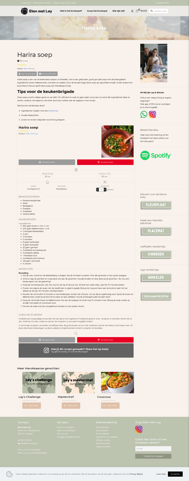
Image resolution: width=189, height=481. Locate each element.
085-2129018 (26, 440)
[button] (18, 65)
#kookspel (82, 352)
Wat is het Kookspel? (66, 430)
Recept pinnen (106, 162)
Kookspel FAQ (162, 3)
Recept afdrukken (48, 74)
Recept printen (48, 162)
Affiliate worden (103, 440)
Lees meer (161, 474)
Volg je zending (103, 446)
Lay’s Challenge (29, 396)
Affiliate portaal (103, 443)
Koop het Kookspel (65, 427)
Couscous (104, 396)
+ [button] (105, 189)
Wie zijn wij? (62, 434)
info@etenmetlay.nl (29, 443)
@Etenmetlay (61, 352)
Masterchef (66, 396)
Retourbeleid (102, 430)
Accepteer (175, 474)
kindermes (53, 111)
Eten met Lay (29, 69)
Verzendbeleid (102, 427)
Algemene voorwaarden (107, 437)
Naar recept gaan (28, 74)
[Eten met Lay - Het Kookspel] (36, 11)
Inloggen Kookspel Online (68, 437)
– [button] (97, 189)
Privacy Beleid (102, 434)
